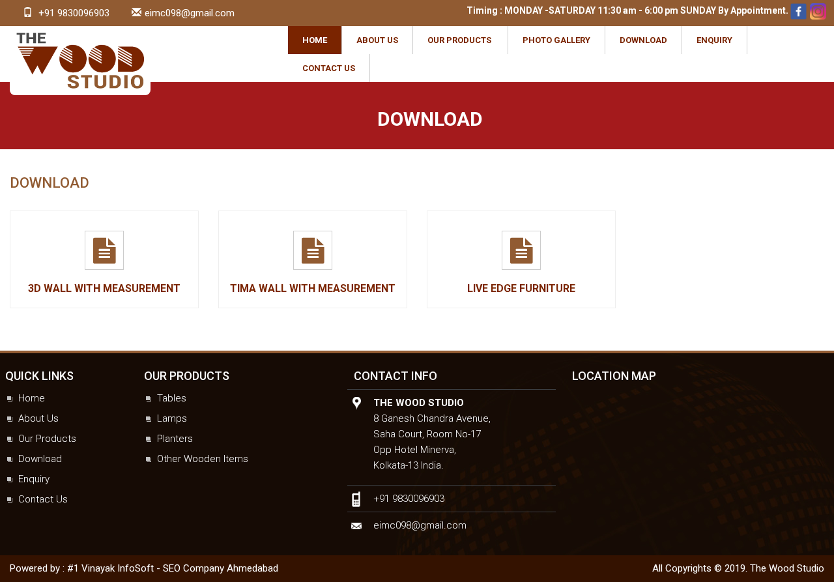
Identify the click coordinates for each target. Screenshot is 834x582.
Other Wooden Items (202, 459)
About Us (377, 40)
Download (643, 40)
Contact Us (328, 68)
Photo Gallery (556, 40)
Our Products (459, 40)
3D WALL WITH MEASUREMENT (104, 288)
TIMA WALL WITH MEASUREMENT (312, 288)
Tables (171, 398)
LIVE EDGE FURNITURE (521, 288)
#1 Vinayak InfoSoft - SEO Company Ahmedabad (172, 568)
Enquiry (714, 40)
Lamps (172, 418)
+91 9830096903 (74, 13)
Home (314, 40)
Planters (175, 438)
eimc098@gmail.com (190, 13)
